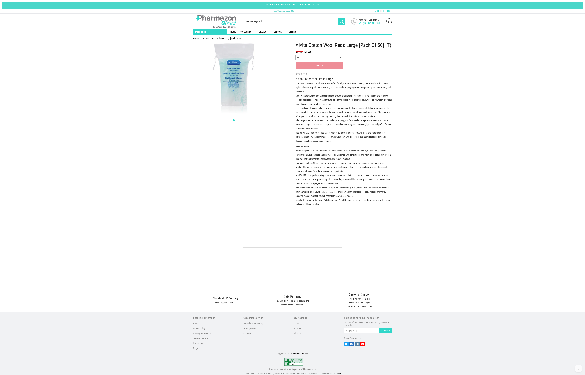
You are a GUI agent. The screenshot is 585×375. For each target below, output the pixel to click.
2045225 (337, 373)
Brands (262, 32)
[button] (234, 120)
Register (385, 10)
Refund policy (199, 328)
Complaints (248, 333)
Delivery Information (202, 333)
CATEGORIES (200, 32)
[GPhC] (293, 362)
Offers (292, 32)
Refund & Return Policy (253, 323)
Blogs (195, 348)
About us (197, 323)
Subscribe (385, 330)
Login (376, 10)
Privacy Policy (249, 328)
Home (233, 32)
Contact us (198, 343)
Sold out (319, 65)
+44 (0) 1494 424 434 (369, 23)
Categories (246, 32)
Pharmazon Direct (300, 353)
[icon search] (341, 21)
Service (278, 32)
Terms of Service (200, 338)
